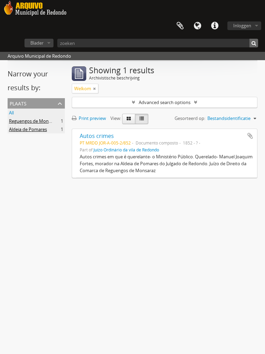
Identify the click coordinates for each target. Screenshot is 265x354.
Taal (197, 26)
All (11, 113)
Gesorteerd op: (190, 118)
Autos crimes (97, 136)
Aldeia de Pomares (28, 129)
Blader (36, 43)
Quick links (214, 26)
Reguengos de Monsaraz (34, 121)
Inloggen (242, 25)
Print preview (92, 118)
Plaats (18, 103)
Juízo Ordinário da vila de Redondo (126, 149)
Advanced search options (164, 102)
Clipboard (180, 26)
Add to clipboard (250, 135)
